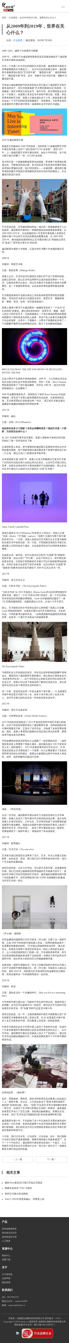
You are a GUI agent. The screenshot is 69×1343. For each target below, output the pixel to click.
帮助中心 (6, 1256)
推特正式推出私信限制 (16, 1193)
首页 (4, 18)
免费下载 (6, 1260)
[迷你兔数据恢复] (8, 6)
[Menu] (63, 7)
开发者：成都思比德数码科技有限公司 (26, 1318)
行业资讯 (13, 18)
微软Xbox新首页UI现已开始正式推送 (23, 1182)
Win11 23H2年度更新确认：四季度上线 (24, 1199)
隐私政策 (6, 1282)
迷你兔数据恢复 (9, 1229)
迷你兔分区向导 (9, 1233)
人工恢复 (6, 1241)
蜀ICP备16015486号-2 (44, 1325)
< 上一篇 (17, 1159)
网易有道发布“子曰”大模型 (18, 1188)
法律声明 (6, 1278)
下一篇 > (51, 1159)
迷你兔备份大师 (9, 1237)
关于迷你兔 (7, 1274)
